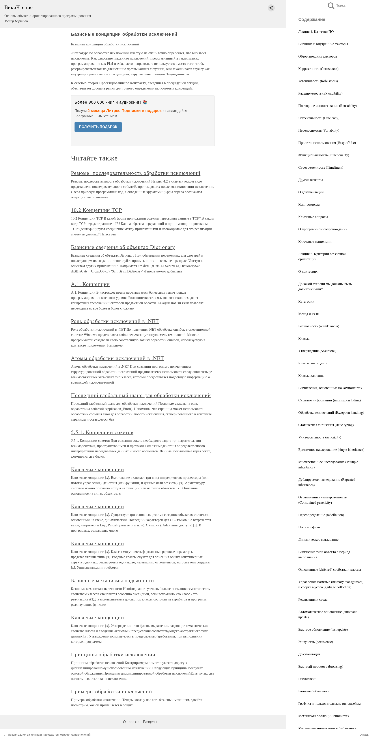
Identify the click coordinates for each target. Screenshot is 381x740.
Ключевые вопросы (313, 216)
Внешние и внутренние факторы (323, 43)
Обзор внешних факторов (317, 56)
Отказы (364, 734)
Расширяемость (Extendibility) (320, 93)
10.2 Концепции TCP (96, 209)
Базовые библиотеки (313, 691)
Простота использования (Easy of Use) (327, 142)
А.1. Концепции (90, 283)
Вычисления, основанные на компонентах (330, 387)
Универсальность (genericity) (319, 437)
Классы (304, 338)
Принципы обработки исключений (113, 654)
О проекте (131, 722)
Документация (309, 654)
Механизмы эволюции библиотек (323, 715)
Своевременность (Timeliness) (320, 167)
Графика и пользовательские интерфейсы (329, 703)
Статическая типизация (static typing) (326, 424)
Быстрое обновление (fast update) (323, 629)
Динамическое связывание (318, 539)
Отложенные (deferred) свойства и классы (329, 569)
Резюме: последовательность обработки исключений (135, 172)
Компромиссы (309, 204)
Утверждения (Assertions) (317, 350)
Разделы (150, 722)
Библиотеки (307, 678)
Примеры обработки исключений (111, 691)
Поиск (336, 5)
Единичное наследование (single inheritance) (331, 449)
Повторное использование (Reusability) (327, 105)
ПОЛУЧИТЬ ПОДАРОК (98, 127)
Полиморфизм (309, 527)
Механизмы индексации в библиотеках (328, 728)
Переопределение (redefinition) (321, 514)
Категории (306, 301)
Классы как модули (312, 363)
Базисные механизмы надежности (112, 580)
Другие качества (310, 179)
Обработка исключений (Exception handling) (331, 412)
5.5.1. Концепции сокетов (102, 432)
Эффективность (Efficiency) (318, 118)
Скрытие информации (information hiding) (329, 400)
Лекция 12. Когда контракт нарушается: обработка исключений (49, 734)
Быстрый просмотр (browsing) (320, 666)
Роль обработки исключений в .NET (115, 320)
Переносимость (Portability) (318, 130)
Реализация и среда (312, 599)
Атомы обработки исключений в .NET (117, 358)
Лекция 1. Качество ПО (316, 31)
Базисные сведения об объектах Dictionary (123, 246)
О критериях (308, 271)
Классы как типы (311, 375)
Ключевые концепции (315, 241)
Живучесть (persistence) (315, 641)
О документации (311, 192)
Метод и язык (308, 313)
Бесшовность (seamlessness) (318, 326)
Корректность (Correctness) (318, 68)
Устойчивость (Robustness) (318, 80)
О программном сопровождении (322, 229)
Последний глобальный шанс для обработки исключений (141, 395)
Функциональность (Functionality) (323, 155)
